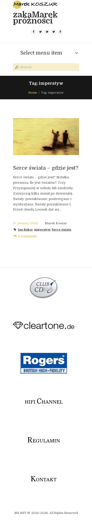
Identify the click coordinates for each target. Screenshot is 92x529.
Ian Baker (25, 229)
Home (32, 92)
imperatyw (42, 229)
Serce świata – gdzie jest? (45, 168)
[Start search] (16, 67)
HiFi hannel (44, 402)
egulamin (43, 441)
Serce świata (61, 229)
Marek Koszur (56, 223)
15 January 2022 (25, 223)
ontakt (44, 479)
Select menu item (41, 53)
